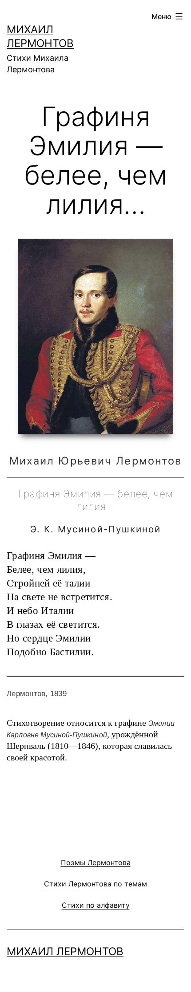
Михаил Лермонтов (65, 951)
